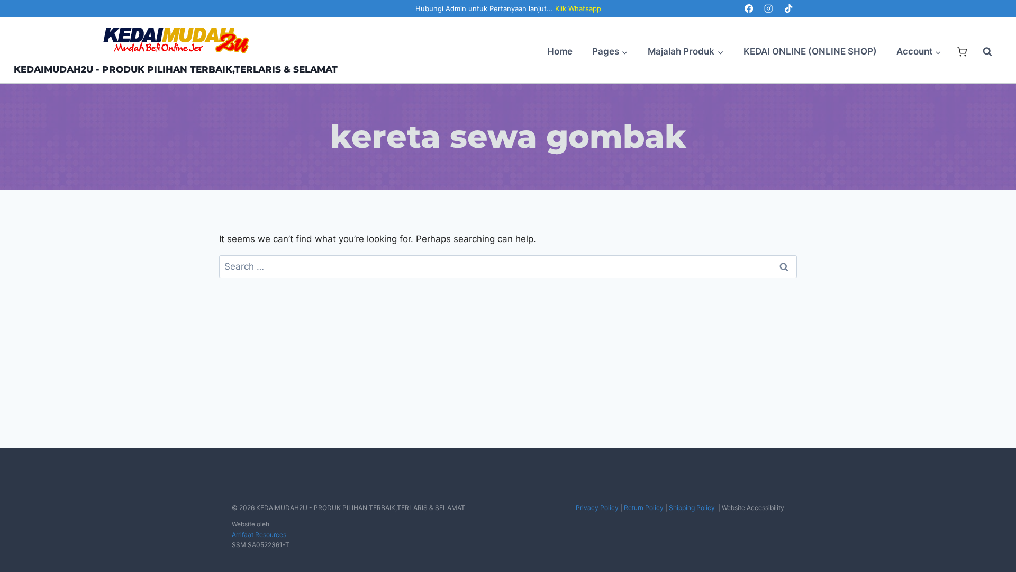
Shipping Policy (692, 508)
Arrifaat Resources (260, 535)
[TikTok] (788, 8)
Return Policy (644, 508)
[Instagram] (768, 8)
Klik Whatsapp (578, 8)
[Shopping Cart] (962, 52)
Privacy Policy (597, 508)
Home (560, 51)
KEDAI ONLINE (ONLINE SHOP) (810, 51)
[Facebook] (748, 8)
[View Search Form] (982, 52)
